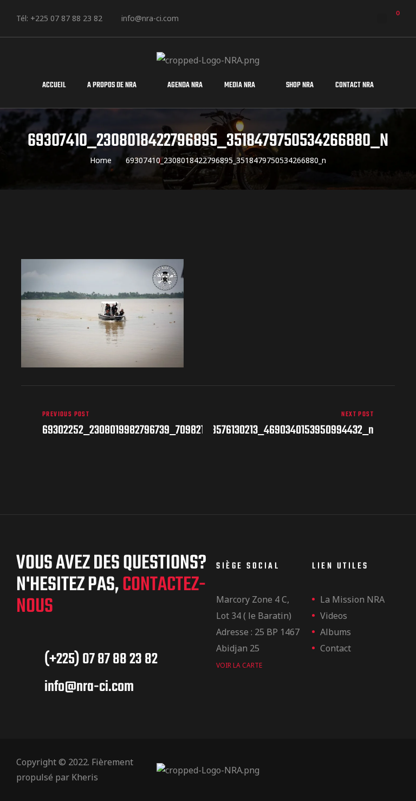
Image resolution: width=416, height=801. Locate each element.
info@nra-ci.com (150, 18)
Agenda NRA (185, 85)
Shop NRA (300, 85)
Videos (333, 616)
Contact (335, 648)
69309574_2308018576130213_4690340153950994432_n (304, 423)
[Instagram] (239, 16)
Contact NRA (354, 85)
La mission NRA (352, 599)
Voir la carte (239, 665)
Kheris (85, 777)
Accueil (54, 85)
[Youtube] (269, 16)
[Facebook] (210, 16)
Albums (335, 632)
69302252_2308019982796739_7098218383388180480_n (112, 423)
